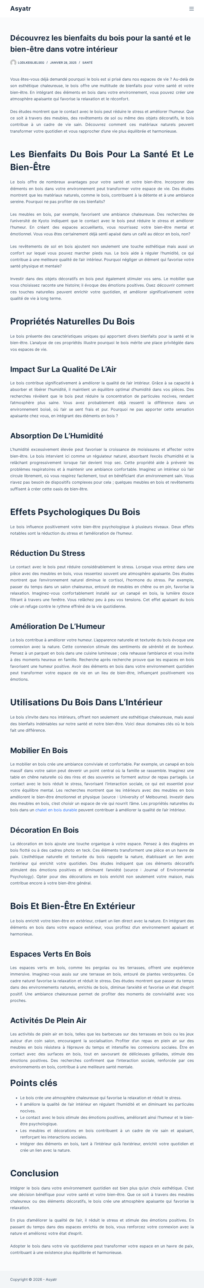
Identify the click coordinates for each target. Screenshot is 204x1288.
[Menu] (191, 8)
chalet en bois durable (56, 809)
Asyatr (20, 8)
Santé (87, 62)
